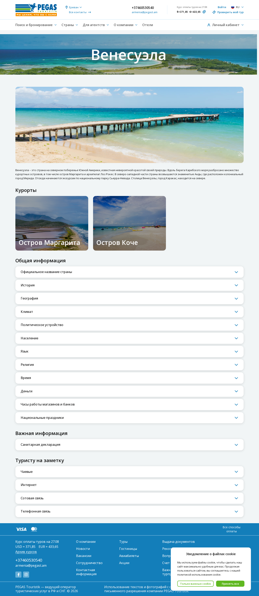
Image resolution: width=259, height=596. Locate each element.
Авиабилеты (129, 556)
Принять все (230, 583)
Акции (124, 563)
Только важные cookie (195, 583)
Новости (83, 548)
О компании (86, 541)
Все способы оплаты (231, 529)
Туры (123, 541)
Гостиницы (128, 548)
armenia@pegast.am (144, 12)
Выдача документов (178, 541)
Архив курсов (26, 551)
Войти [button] (222, 7)
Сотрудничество (89, 563)
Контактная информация (86, 572)
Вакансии (83, 556)
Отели (147, 25)
